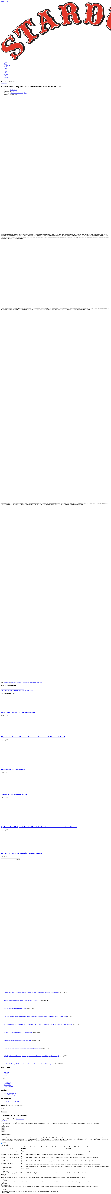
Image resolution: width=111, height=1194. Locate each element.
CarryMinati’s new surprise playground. (14, 794)
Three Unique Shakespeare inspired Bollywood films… (18, 1040)
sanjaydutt (13, 682)
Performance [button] (4, 1174)
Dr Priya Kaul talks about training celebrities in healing (18, 1032)
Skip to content (4, 1)
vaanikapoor (26, 682)
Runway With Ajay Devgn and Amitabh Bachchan (18, 712)
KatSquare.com (20, 1119)
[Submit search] (16, 1122)
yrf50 (41, 682)
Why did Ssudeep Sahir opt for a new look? (15, 1008)
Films (25, 93)
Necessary (5, 1144)
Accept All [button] (3, 1125)
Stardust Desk (13, 90)
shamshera (19, 682)
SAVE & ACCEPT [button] (6, 1192)
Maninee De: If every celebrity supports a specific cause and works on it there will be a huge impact (29, 1064)
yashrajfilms (33, 682)
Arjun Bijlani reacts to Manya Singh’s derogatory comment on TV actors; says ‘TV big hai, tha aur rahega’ (31, 1056)
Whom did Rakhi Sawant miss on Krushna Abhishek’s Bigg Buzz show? (22, 1048)
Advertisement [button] (4, 1183)
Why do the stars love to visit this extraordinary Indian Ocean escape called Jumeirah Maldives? (33, 737)
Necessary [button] (3, 1142)
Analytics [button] (3, 1179)
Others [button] (2, 1188)
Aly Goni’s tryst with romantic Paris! (13, 769)
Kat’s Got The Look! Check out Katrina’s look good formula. (21, 853)
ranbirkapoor (7, 682)
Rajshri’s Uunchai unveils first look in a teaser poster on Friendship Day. (22, 1000)
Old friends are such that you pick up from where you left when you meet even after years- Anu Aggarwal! (31, 992)
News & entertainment (17, 93)
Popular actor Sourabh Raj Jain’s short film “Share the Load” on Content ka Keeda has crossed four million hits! (39, 827)
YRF (37, 682)
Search (2, 857)
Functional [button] (3, 1169)
